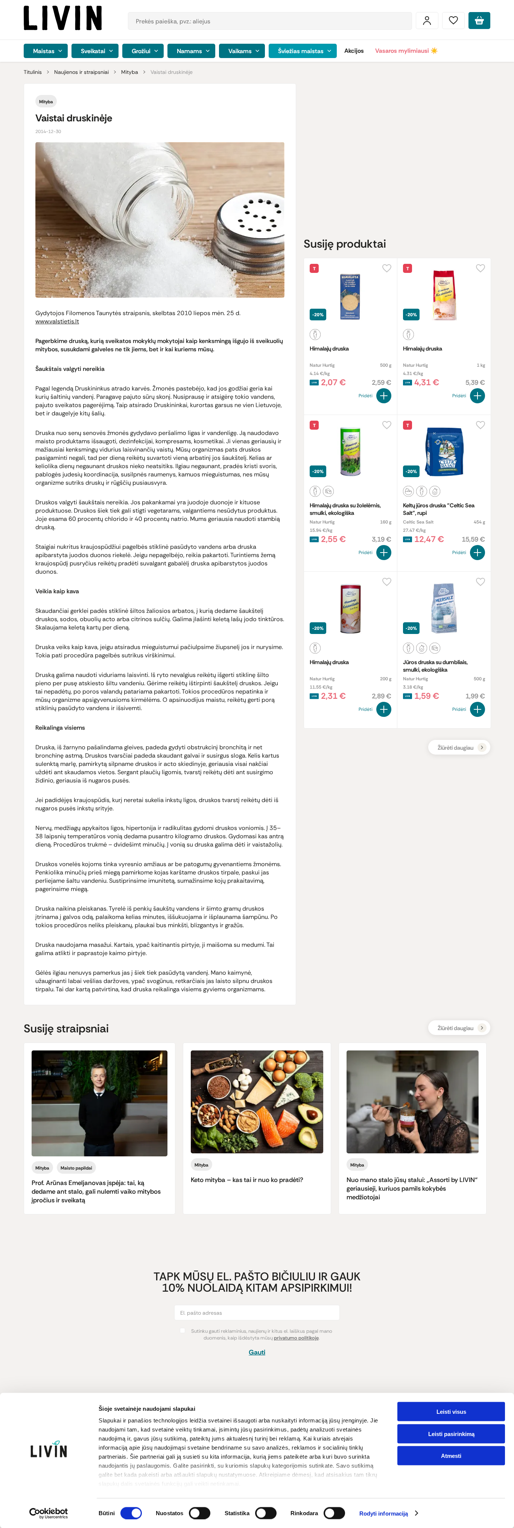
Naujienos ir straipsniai (81, 72)
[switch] (199, 1513)
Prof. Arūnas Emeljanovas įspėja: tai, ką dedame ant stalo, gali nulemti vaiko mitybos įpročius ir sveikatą (96, 1191)
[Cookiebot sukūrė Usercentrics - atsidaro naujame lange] (49, 1513)
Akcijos (354, 51)
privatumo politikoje (296, 1338)
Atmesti (451, 1456)
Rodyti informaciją (383, 1513)
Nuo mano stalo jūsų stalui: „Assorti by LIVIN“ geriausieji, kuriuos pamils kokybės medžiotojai (412, 1188)
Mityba (129, 72)
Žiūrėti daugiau (455, 748)
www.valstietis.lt (57, 321)
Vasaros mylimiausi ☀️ (406, 51)
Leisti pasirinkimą (451, 1433)
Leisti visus (451, 1412)
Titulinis (33, 72)
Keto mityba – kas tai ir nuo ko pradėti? (247, 1180)
